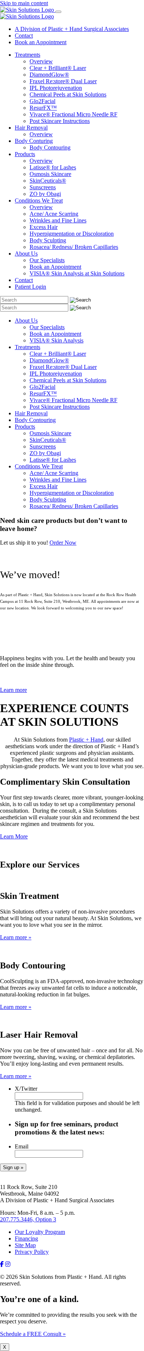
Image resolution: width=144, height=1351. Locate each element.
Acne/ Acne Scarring (54, 214)
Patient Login (30, 287)
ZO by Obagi (45, 194)
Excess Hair (44, 227)
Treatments (27, 55)
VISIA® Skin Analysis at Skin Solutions (77, 273)
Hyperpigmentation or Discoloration (72, 234)
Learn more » (15, 937)
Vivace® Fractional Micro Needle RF (73, 114)
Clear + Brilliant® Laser (58, 68)
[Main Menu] (58, 12)
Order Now (62, 542)
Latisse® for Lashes (53, 167)
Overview (41, 61)
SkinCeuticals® (48, 180)
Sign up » (13, 1167)
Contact (24, 35)
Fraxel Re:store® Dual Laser (63, 81)
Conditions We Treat (39, 200)
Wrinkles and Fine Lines (58, 220)
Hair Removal (31, 127)
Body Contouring (50, 147)
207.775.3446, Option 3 (28, 1219)
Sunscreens (43, 187)
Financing (26, 1238)
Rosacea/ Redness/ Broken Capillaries (74, 247)
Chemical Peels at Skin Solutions (68, 94)
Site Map (25, 1245)
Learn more (13, 690)
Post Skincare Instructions (60, 121)
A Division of (72, 29)
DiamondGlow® (49, 74)
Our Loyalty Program (40, 1232)
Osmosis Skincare (50, 174)
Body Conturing (34, 141)
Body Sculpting (48, 240)
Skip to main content (24, 3)
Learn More (14, 836)
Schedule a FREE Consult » (33, 1334)
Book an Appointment (40, 42)
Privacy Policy (32, 1252)
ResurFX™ (43, 108)
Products (25, 154)
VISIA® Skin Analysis (56, 340)
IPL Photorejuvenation (56, 88)
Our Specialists (47, 260)
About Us (26, 253)
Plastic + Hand (86, 739)
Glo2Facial (42, 101)
